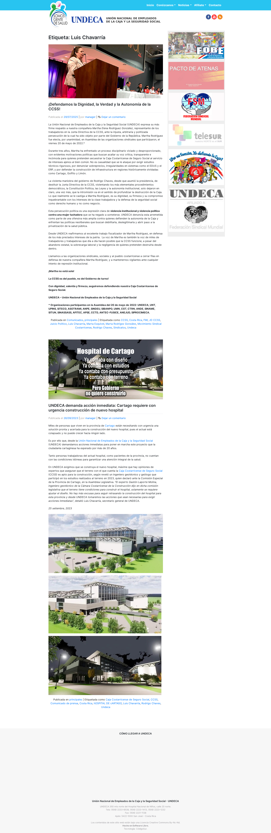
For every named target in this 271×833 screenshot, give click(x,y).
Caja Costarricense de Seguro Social (140, 470)
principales (91, 320)
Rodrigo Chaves (102, 327)
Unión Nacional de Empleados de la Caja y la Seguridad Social (116, 440)
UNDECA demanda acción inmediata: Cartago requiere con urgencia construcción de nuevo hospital (102, 407)
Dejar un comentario (113, 116)
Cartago (110, 425)
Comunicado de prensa (64, 703)
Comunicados (75, 320)
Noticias (183, 5)
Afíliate (199, 5)
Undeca (131, 327)
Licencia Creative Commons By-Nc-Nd (160, 822)
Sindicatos (119, 327)
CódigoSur (141, 829)
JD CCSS (154, 320)
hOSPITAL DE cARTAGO (108, 703)
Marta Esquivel (95, 323)
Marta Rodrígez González (121, 323)
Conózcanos (165, 5)
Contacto (215, 5)
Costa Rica (135, 320)
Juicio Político (58, 323)
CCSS (124, 320)
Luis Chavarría (76, 323)
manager (90, 116)
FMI (145, 320)
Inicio (150, 5)
